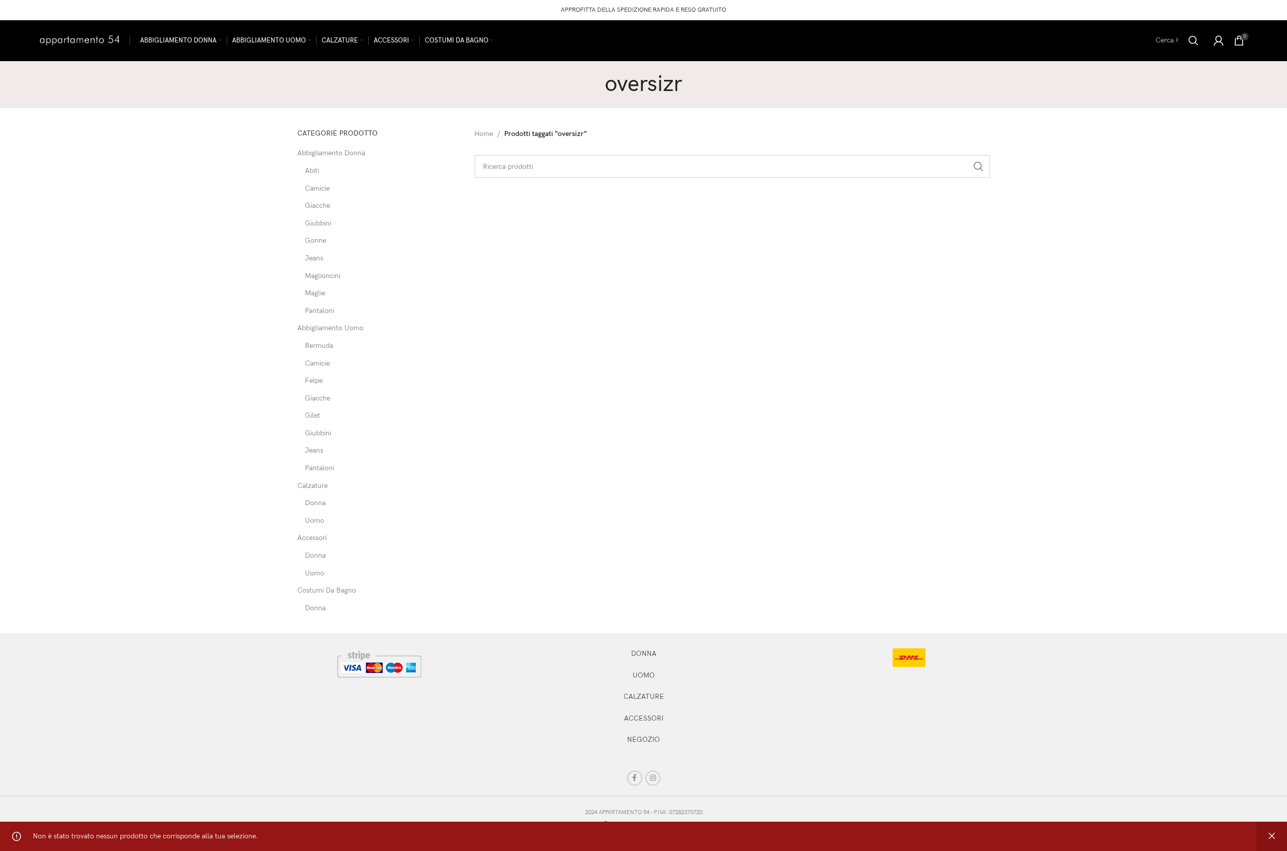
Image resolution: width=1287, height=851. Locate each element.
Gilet (312, 415)
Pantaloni (319, 310)
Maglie (315, 293)
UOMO (644, 675)
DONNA (643, 653)
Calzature (312, 485)
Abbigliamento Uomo (330, 328)
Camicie (317, 188)
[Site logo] (79, 39)
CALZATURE (644, 696)
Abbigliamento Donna (331, 153)
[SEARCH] (978, 166)
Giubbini (318, 223)
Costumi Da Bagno (326, 590)
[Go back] (592, 84)
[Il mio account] (1219, 40)
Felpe (314, 380)
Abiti (312, 170)
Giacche (317, 205)
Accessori (312, 537)
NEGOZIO (643, 739)
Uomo (314, 520)
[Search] (1193, 40)
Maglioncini (322, 276)
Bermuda (319, 345)
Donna (315, 503)
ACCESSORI (643, 718)
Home (483, 133)
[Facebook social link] (634, 778)
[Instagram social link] (652, 778)
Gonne (315, 240)
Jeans (314, 258)
